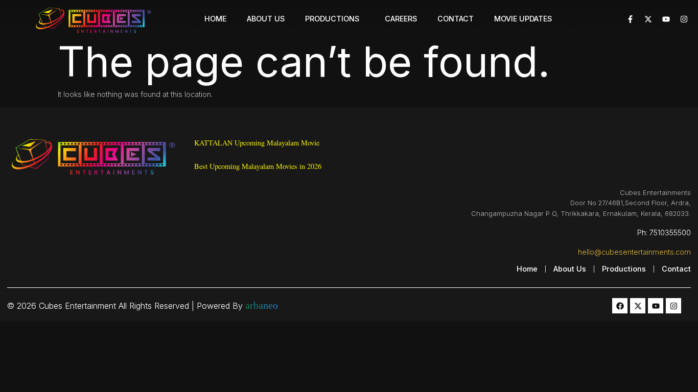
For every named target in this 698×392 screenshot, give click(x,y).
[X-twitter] (648, 19)
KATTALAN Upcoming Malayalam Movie (258, 143)
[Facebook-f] (630, 19)
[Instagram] (683, 19)
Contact (455, 18)
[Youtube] (665, 19)
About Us (266, 18)
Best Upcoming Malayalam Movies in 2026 (257, 166)
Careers (401, 18)
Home (215, 18)
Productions (332, 18)
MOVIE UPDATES (523, 18)
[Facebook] (619, 305)
